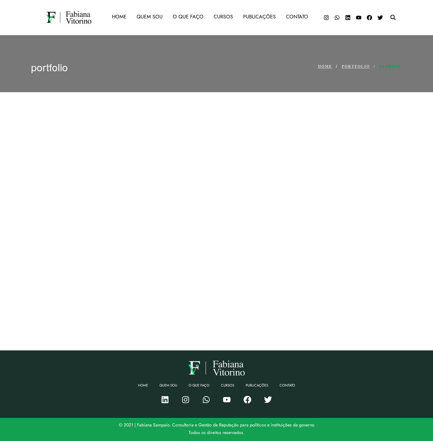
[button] (393, 17)
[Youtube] (358, 17)
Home (325, 66)
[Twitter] (380, 17)
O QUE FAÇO (188, 16)
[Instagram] (326, 17)
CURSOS (223, 16)
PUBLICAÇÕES (259, 16)
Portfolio (356, 66)
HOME (119, 16)
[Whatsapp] (337, 17)
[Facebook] (369, 17)
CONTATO (297, 16)
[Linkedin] (347, 17)
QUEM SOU (150, 16)
